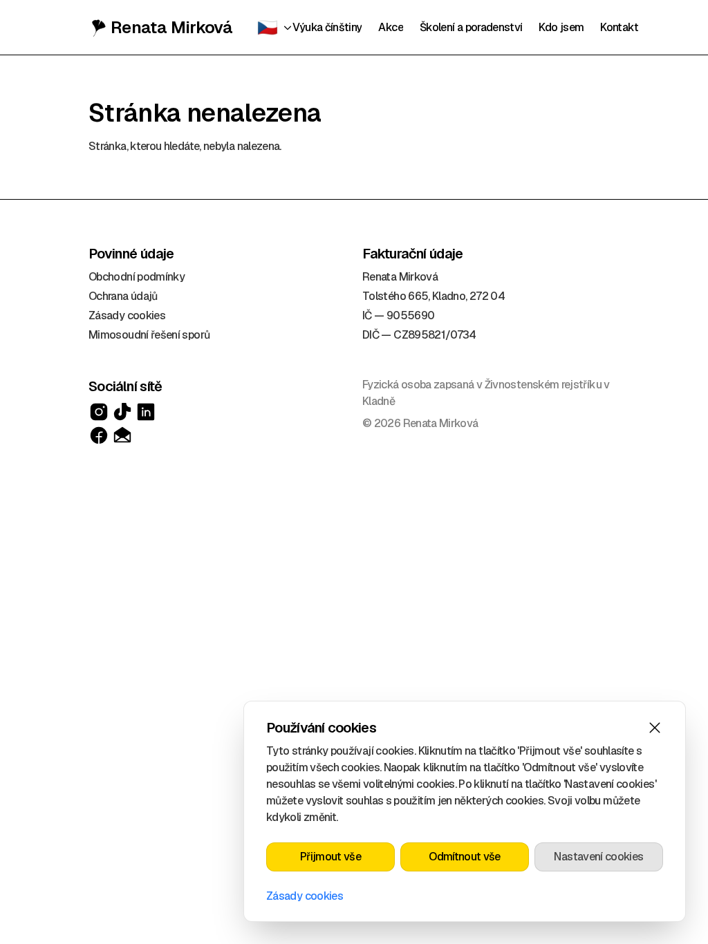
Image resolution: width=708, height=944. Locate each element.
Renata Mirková (171, 27)
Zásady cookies (304, 896)
